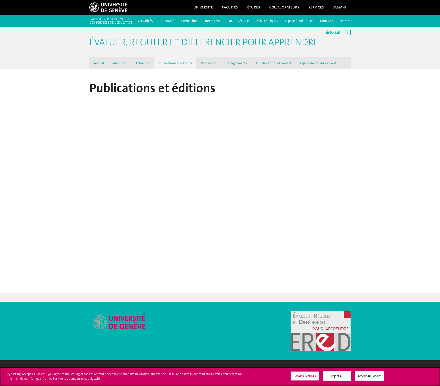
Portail (334, 32)
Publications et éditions (175, 63)
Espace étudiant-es (299, 21)
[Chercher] (346, 32)
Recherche (213, 21)
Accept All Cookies (370, 376)
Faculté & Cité (238, 21)
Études (253, 7)
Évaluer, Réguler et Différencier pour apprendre (203, 42)
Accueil (99, 63)
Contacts (326, 21)
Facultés (230, 7)
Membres (119, 63)
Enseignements (236, 63)
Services (316, 7)
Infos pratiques (267, 21)
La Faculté (167, 21)
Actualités (145, 21)
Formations (189, 21)
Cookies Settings (305, 376)
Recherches (209, 63)
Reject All (337, 376)
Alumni (339, 7)
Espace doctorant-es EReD (318, 63)
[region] (220, 376)
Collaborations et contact (273, 63)
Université (203, 7)
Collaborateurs (284, 7)
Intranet (346, 21)
